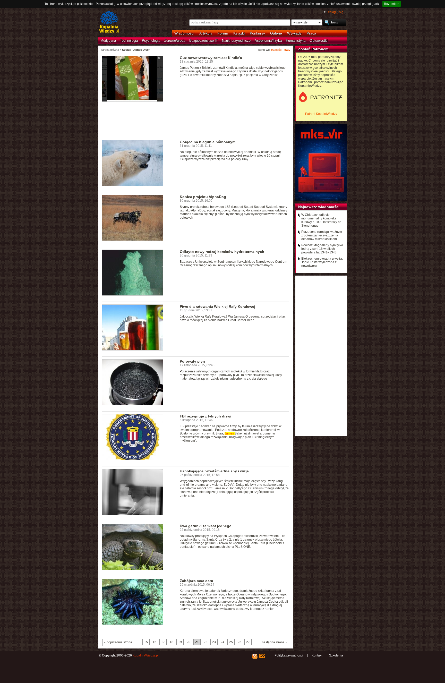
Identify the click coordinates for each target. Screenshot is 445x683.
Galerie (276, 33)
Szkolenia (336, 655)
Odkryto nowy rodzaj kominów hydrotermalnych (222, 252)
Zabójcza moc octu (196, 581)
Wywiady (294, 33)
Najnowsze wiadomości (318, 207)
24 (222, 642)
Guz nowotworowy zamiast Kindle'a (211, 58)
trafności (276, 49)
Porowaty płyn (192, 361)
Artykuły (205, 33)
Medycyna (108, 40)
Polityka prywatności (289, 655)
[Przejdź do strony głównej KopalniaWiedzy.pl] (109, 22)
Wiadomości (184, 33)
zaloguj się (335, 12)
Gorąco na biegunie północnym (207, 142)
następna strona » (274, 642)
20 (188, 642)
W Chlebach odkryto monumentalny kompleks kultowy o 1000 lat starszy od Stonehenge (321, 220)
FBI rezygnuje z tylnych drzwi (205, 416)
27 (248, 642)
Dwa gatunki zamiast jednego (206, 526)
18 (171, 642)
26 (239, 642)
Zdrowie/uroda (174, 40)
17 (163, 642)
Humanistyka (295, 40)
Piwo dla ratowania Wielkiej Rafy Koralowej (217, 306)
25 (231, 642)
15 (146, 642)
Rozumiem (391, 4)
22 (205, 642)
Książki (239, 33)
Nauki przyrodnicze (236, 40)
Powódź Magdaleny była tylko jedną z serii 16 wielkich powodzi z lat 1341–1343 (322, 248)
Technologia (129, 40)
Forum (222, 33)
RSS (261, 656)
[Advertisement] (195, 122)
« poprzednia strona (118, 642)
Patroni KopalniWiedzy (321, 114)
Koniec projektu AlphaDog (203, 197)
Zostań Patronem (313, 49)
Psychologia (151, 40)
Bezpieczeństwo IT (203, 40)
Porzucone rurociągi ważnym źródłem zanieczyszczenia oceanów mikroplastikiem (321, 235)
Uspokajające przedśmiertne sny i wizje (214, 471)
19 (180, 642)
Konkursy (257, 33)
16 (154, 642)
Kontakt (317, 655)
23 (214, 642)
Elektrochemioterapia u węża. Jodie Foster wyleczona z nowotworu (322, 262)
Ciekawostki (319, 40)
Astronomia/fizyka (268, 40)
